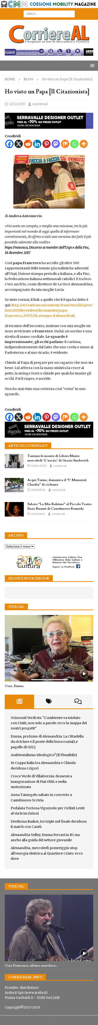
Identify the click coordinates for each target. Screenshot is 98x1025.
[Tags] (48, 701)
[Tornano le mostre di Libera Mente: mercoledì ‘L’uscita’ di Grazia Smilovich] (14, 461)
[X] (19, 144)
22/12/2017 (17, 104)
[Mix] (65, 144)
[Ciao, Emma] (49, 648)
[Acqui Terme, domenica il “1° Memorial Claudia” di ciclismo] (14, 485)
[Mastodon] (56, 144)
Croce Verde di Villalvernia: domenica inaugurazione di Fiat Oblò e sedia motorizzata (41, 781)
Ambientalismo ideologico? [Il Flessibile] (44, 755)
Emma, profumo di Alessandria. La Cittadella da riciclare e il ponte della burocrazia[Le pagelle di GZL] (47, 741)
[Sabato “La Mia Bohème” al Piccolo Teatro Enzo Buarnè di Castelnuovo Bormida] (14, 509)
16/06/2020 (39, 465)
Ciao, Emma (14, 686)
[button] (91, 65)
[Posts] (19, 701)
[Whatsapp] (74, 144)
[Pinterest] (46, 144)
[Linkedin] (37, 144)
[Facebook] (9, 144)
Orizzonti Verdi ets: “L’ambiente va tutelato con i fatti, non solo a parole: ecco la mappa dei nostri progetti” (49, 723)
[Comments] (78, 701)
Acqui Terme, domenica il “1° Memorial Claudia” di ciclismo (56, 482)
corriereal (40, 104)
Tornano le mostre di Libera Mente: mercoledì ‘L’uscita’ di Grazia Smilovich (57, 458)
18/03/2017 (38, 514)
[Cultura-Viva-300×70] (49, 568)
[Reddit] (28, 144)
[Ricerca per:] (49, 13)
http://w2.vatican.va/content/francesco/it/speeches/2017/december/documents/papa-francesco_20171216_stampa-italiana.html (49, 310)
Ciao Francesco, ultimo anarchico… (31, 966)
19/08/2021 (38, 490)
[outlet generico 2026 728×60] (49, 53)
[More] (83, 144)
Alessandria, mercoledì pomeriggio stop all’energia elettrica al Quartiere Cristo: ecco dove (47, 853)
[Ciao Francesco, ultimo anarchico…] (49, 928)
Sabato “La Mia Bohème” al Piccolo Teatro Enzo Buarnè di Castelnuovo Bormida (59, 506)
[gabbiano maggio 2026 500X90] (49, 126)
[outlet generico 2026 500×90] (49, 435)
